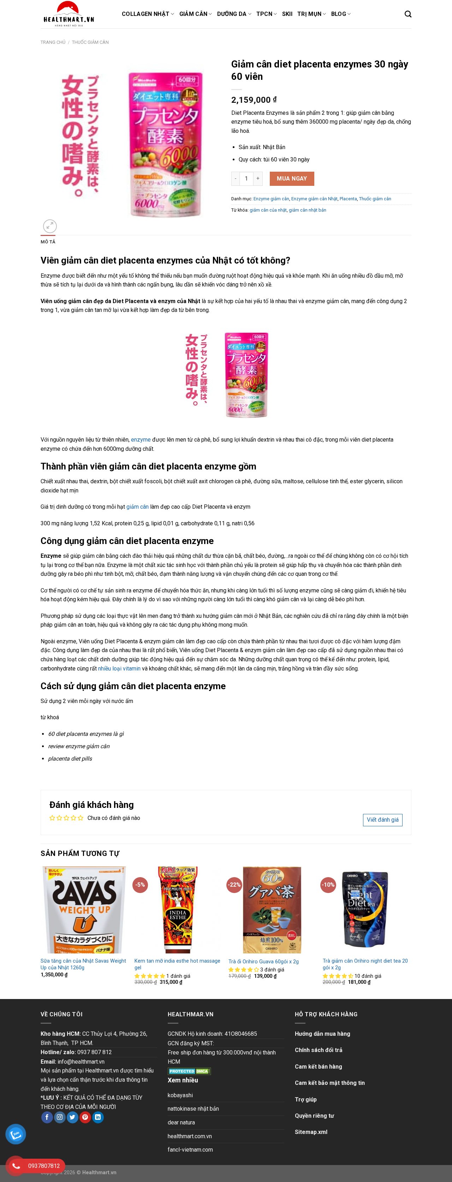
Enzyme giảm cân (271, 198)
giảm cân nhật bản (307, 210)
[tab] (48, 242)
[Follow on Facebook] (47, 1117)
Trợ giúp (306, 1099)
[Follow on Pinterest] (85, 1117)
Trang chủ (53, 42)
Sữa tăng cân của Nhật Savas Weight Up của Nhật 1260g (83, 964)
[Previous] (41, 932)
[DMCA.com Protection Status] (189, 1070)
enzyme (141, 439)
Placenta (348, 198)
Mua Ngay (292, 178)
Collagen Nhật (146, 14)
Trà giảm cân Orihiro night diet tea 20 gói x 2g (365, 964)
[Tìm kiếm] (408, 14)
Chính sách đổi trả (319, 1050)
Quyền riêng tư (314, 1115)
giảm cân (137, 506)
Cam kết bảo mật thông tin (330, 1083)
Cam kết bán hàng (318, 1066)
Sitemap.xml (311, 1132)
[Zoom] (50, 226)
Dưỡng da (232, 14)
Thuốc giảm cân (90, 42)
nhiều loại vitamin (119, 668)
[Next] (409, 932)
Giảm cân (193, 14)
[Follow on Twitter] (72, 1117)
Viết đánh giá (383, 819)
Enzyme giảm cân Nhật (314, 198)
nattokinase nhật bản (193, 1108)
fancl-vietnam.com (190, 1149)
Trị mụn (309, 14)
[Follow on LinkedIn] (98, 1117)
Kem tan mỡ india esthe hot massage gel (177, 964)
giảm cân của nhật (268, 210)
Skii (287, 14)
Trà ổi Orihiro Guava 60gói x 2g (263, 962)
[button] (150, 976)
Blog (338, 14)
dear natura (181, 1122)
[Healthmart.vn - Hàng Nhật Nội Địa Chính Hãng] (76, 14)
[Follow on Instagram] (60, 1117)
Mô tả (48, 241)
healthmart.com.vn (190, 1136)
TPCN (264, 14)
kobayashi (180, 1095)
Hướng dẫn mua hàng (322, 1033)
